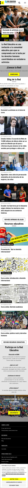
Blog (2, 440)
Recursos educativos (6, 438)
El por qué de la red (6, 428)
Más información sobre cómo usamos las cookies (13, 474)
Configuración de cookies (14, 482)
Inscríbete (3, 449)
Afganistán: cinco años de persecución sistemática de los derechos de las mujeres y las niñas (14, 176)
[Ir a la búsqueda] (19, 3)
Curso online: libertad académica (12, 307)
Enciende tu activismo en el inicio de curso (13, 111)
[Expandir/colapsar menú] (25, 3)
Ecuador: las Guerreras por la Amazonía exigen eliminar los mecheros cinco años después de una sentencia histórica (14, 209)
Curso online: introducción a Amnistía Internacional (13, 279)
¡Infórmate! (5, 36)
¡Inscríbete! (14, 413)
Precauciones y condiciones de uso (9, 430)
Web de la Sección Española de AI (9, 457)
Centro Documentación (6, 459)
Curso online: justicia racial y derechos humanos (14, 334)
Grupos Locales (4, 461)
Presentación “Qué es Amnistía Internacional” (11, 250)
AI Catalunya (4, 463)
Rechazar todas (14, 485)
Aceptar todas (14, 479)
